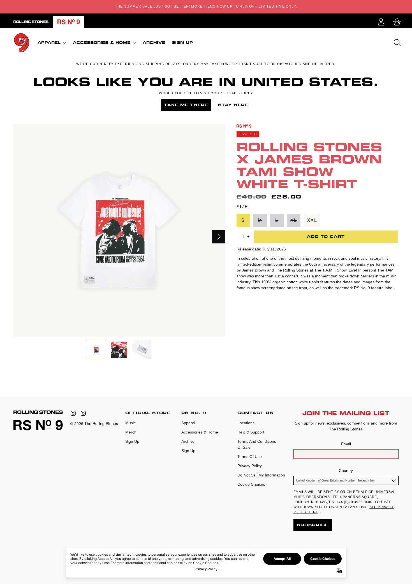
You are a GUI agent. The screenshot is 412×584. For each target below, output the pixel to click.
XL (293, 220)
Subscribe (312, 525)
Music (130, 423)
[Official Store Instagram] (73, 413)
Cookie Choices (251, 484)
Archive (188, 441)
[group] (96, 349)
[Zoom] (119, 230)
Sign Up (132, 441)
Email (346, 444)
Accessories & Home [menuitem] (101, 42)
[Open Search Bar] (397, 43)
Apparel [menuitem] (49, 42)
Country (346, 470)
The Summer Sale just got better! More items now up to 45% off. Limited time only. (206, 6)
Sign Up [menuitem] (182, 42)
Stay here (233, 104)
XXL (312, 220)
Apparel (188, 423)
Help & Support (250, 432)
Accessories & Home (199, 432)
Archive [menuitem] (154, 42)
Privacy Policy (249, 466)
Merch (130, 432)
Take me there (186, 104)
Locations (245, 423)
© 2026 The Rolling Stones (94, 423)
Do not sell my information (261, 475)
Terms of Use (249, 456)
